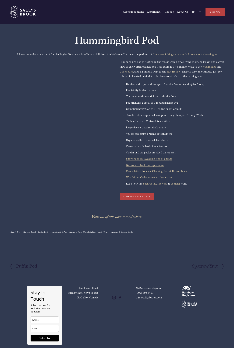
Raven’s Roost (29, 232)
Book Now (215, 12)
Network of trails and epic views (145, 165)
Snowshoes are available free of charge (149, 159)
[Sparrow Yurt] (75, 227)
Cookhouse (126, 72)
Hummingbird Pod (58, 232)
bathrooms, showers (155, 184)
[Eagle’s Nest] (15, 227)
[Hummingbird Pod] (58, 227)
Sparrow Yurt (75, 232)
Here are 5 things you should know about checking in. (185, 54)
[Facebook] (200, 12)
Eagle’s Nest (16, 232)
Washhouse (209, 67)
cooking (175, 184)
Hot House (173, 72)
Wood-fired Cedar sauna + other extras (149, 177)
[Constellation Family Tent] (95, 227)
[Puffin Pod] (43, 227)
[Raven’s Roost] (29, 227)
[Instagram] (193, 12)
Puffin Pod (43, 232)
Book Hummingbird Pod (136, 196)
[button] (22, 73)
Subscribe (44, 338)
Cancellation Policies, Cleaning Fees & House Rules (156, 171)
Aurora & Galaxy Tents (122, 232)
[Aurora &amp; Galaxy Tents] (122, 227)
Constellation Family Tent (95, 232)
